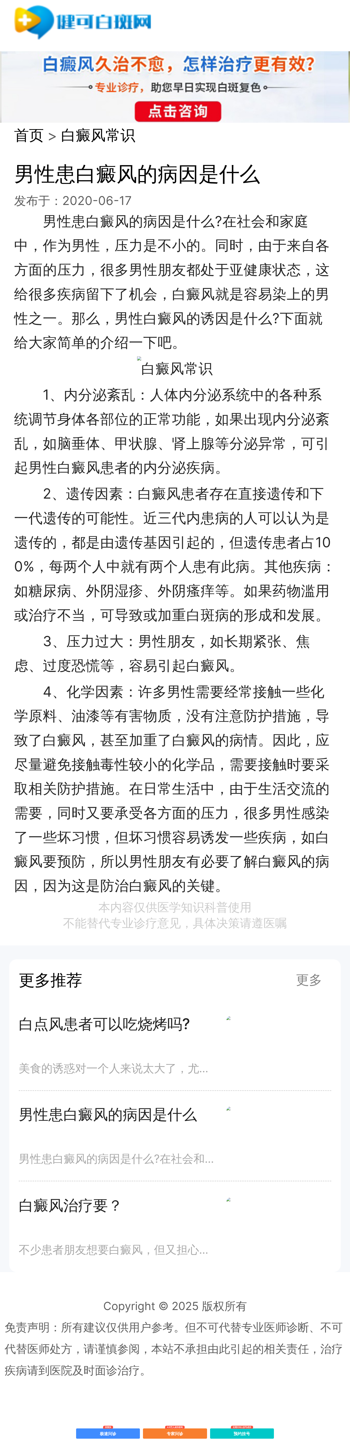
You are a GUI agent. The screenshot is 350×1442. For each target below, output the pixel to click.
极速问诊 (108, 1432)
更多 (309, 979)
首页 (29, 135)
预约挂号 (242, 1432)
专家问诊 (175, 1432)
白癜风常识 (98, 135)
